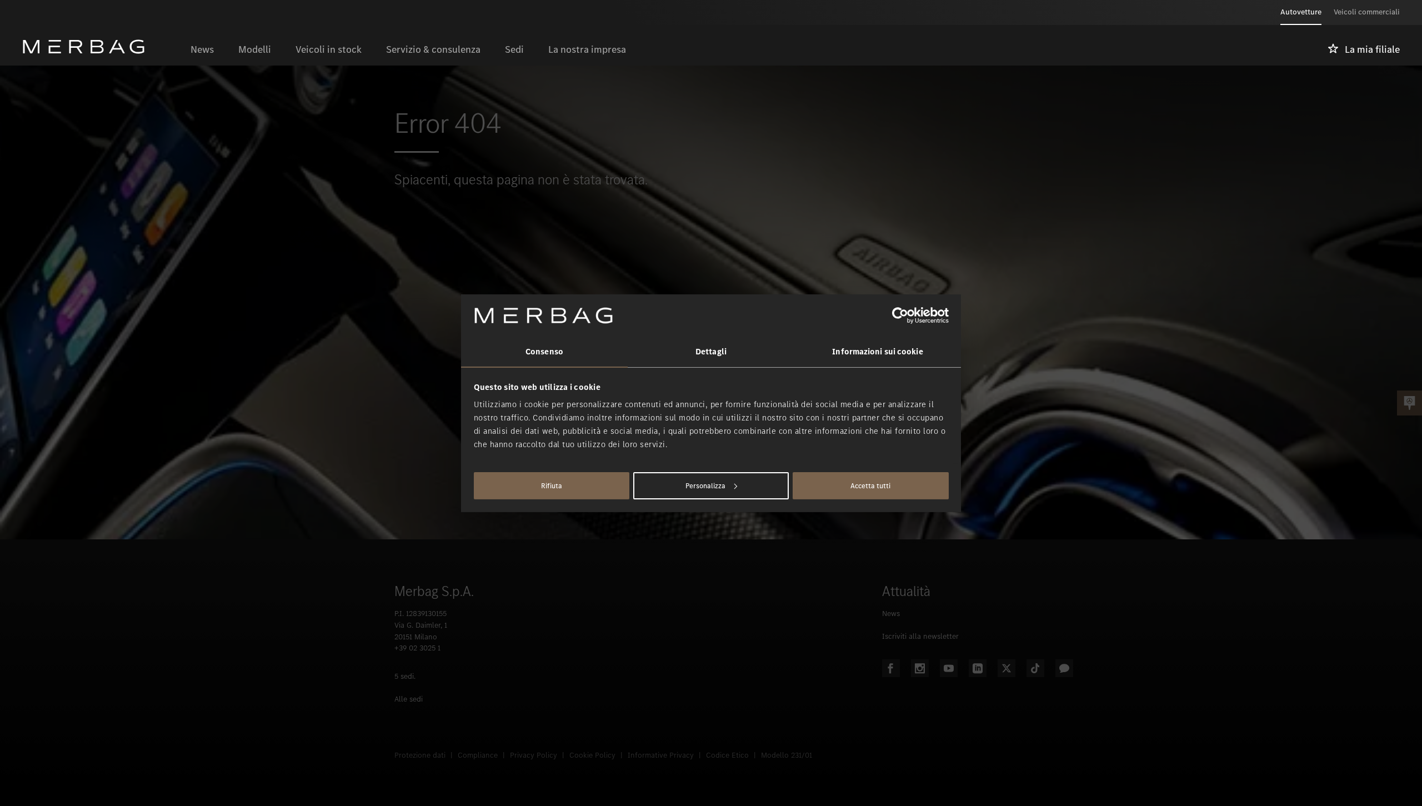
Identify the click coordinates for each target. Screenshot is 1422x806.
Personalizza (705, 485)
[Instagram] (920, 668)
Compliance (478, 755)
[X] (1006, 668)
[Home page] (100, 47)
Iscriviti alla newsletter (920, 636)
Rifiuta (551, 485)
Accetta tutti (870, 485)
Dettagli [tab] (711, 351)
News (891, 613)
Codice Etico (727, 755)
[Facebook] (891, 668)
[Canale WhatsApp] (1064, 668)
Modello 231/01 (786, 755)
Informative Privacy (661, 755)
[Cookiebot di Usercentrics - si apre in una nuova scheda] (900, 315)
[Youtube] (949, 668)
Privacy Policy (533, 755)
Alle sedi (408, 699)
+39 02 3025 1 (417, 648)
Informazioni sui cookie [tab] (877, 351)
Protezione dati (419, 755)
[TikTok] (1035, 668)
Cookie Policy (592, 755)
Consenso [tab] (544, 351)
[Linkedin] (978, 668)
